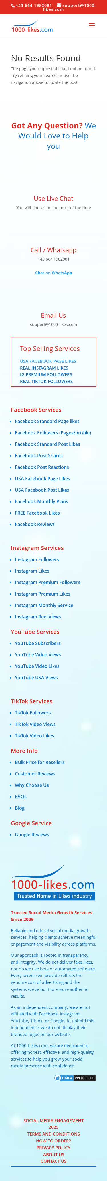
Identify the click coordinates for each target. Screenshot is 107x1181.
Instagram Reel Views (38, 617)
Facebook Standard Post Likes (47, 444)
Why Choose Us (32, 785)
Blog (20, 808)
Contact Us (53, 1161)
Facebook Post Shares (39, 455)
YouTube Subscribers (38, 643)
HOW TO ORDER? (53, 1141)
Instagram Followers (37, 559)
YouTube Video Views (38, 655)
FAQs (21, 796)
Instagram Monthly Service (44, 605)
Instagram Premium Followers (47, 582)
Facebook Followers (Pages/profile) (53, 433)
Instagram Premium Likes (42, 594)
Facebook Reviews (35, 524)
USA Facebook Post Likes (42, 490)
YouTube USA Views (36, 677)
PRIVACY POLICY (53, 1147)
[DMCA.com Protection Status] (75, 1080)
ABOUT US (53, 1154)
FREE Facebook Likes (37, 513)
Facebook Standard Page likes (47, 421)
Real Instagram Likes (44, 368)
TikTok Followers (33, 713)
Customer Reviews (35, 774)
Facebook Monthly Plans (41, 501)
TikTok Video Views (35, 724)
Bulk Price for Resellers (40, 762)
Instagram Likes (32, 571)
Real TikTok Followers (46, 381)
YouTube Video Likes (37, 666)
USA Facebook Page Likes (48, 361)
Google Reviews (32, 834)
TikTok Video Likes (34, 736)
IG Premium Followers (46, 374)
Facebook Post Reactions (42, 467)
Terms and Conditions (53, 1134)
